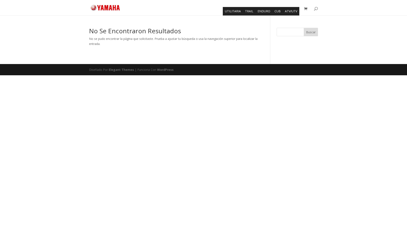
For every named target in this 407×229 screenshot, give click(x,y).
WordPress (165, 70)
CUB (278, 11)
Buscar (311, 32)
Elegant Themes (121, 70)
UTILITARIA (233, 11)
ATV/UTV (291, 11)
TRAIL (249, 11)
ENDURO (264, 11)
